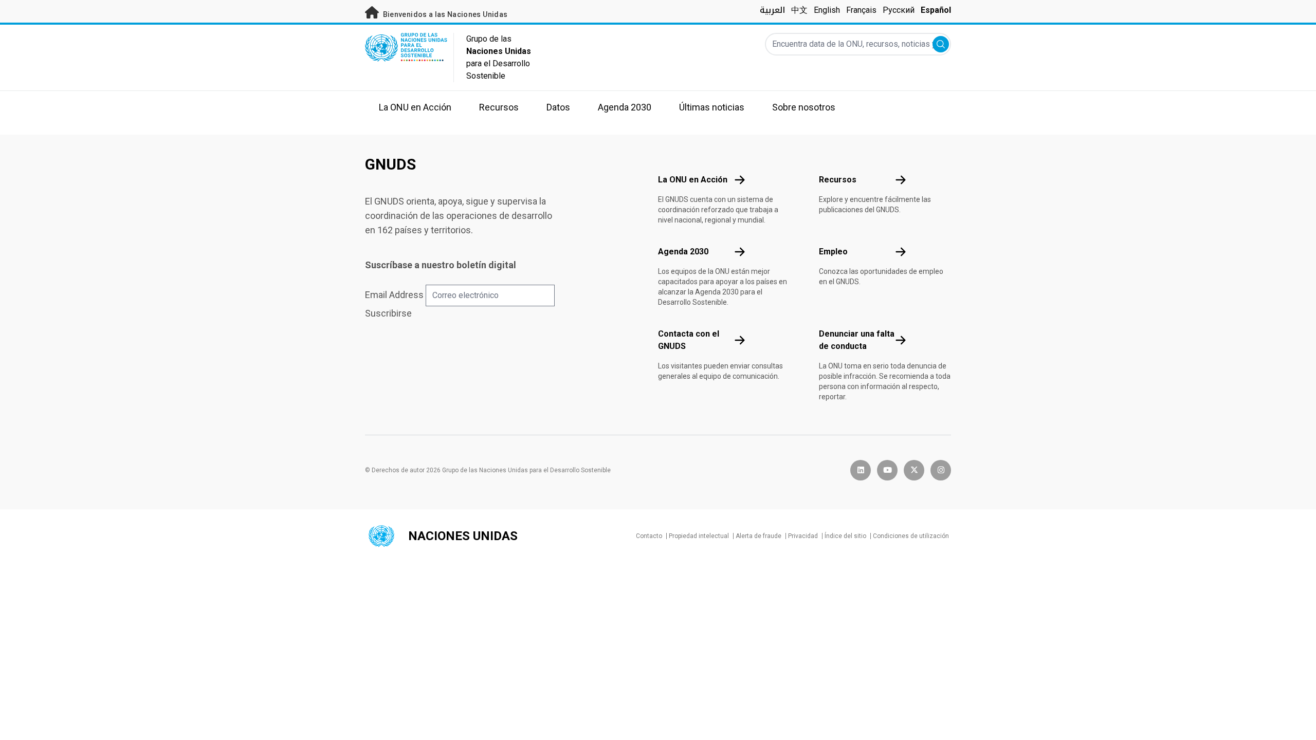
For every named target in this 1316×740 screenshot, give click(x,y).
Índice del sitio (845, 536)
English (827, 10)
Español (936, 10)
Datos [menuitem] (558, 107)
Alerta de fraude (758, 536)
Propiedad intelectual (699, 536)
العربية (772, 10)
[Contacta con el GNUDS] (740, 340)
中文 (799, 10)
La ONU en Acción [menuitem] (415, 107)
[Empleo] (900, 252)
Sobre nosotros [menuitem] (803, 107)
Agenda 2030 (683, 251)
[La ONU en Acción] (740, 180)
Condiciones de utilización (911, 536)
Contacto (649, 536)
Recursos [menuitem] (499, 107)
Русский (899, 10)
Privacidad (803, 536)
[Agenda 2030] (740, 252)
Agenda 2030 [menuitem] (624, 107)
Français (861, 10)
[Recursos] (900, 180)
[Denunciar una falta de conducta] (900, 340)
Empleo (833, 251)
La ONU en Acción (692, 179)
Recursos (837, 179)
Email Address (394, 294)
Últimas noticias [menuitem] (711, 107)
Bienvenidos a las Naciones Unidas (444, 14)
